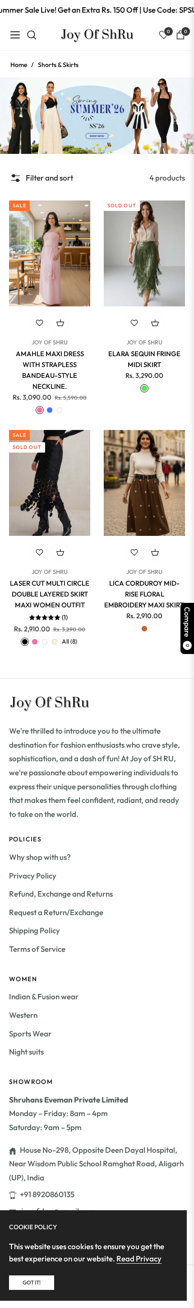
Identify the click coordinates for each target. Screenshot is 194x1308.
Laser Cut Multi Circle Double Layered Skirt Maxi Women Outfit (49, 594)
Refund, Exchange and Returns (61, 893)
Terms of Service (37, 949)
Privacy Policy (32, 875)
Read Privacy (139, 1258)
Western (23, 1015)
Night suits (26, 1051)
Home (18, 65)
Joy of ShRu (50, 342)
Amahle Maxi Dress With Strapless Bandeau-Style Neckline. (50, 370)
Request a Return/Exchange (56, 912)
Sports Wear (30, 1033)
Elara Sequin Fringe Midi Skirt (144, 359)
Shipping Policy (34, 930)
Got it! (32, 1282)
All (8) (69, 641)
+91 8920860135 (47, 1194)
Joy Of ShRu (144, 342)
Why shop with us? (40, 857)
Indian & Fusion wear (44, 996)
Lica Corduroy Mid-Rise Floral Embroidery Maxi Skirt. (144, 594)
